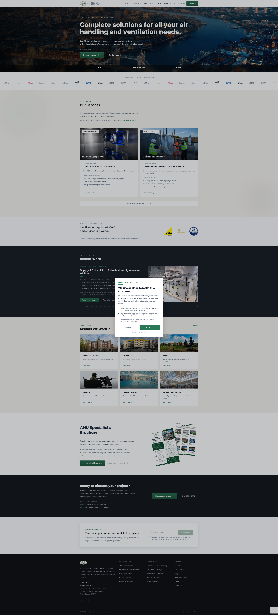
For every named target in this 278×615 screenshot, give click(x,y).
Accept (149, 327)
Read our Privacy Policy (139, 332)
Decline (128, 327)
